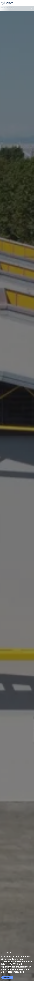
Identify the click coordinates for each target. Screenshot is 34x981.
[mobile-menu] (31, 8)
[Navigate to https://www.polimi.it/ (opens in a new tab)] (7, 3)
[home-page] (8, 8)
